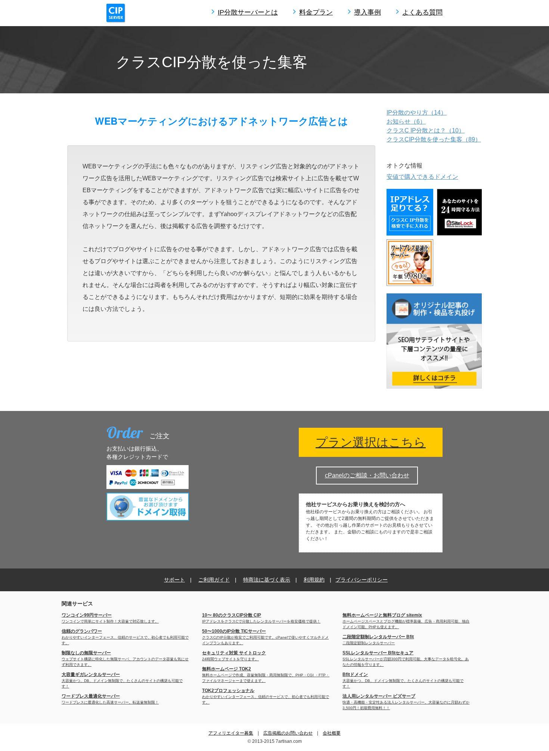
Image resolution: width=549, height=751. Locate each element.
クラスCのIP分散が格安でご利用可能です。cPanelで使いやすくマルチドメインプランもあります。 (265, 637)
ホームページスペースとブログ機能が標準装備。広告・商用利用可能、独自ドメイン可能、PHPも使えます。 (405, 621)
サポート (174, 580)
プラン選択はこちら (371, 442)
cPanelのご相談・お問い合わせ (367, 475)
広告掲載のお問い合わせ (288, 733)
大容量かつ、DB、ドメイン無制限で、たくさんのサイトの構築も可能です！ (122, 680)
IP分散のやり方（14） (417, 112)
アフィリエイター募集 (230, 733)
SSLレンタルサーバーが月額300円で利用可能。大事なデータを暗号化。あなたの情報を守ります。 (405, 659)
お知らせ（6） (406, 121)
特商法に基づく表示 (266, 580)
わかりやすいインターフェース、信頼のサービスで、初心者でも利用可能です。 (125, 637)
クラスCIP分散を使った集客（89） (434, 139)
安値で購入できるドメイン (422, 177)
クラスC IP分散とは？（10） (426, 130)
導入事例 (367, 12)
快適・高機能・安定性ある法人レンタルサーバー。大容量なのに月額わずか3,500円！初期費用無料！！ (405, 702)
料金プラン (316, 12)
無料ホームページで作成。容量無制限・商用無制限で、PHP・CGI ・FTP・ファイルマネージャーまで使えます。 (265, 675)
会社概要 (332, 733)
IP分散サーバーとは (248, 12)
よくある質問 (422, 12)
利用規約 (314, 580)
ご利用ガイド (214, 580)
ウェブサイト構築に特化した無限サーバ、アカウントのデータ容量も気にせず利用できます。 (125, 659)
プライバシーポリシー (361, 580)
